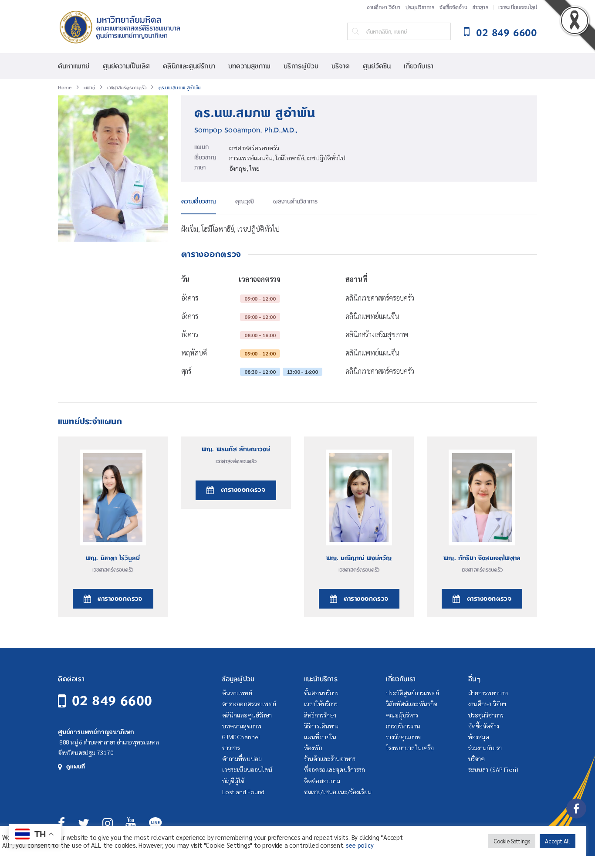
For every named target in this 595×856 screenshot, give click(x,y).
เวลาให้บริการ (321, 703)
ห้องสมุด (479, 737)
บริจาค (340, 66)
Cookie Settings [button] (512, 841)
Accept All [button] (557, 841)
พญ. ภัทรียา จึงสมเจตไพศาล (482, 558)
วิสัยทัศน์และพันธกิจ (411, 703)
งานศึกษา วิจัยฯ (383, 7)
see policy (359, 845)
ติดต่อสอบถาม (322, 781)
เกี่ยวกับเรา (418, 66)
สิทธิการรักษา (320, 715)
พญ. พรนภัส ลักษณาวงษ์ (236, 449)
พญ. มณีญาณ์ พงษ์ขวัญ (359, 558)
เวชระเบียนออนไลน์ (517, 7)
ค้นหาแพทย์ (74, 66)
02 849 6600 (112, 701)
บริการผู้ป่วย (301, 66)
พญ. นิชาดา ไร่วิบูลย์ (113, 558)
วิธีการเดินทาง (321, 726)
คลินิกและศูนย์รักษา (189, 66)
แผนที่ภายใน (320, 737)
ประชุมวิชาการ (420, 7)
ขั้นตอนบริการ (321, 693)
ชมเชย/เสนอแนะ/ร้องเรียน (338, 791)
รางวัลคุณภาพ (403, 737)
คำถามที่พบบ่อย (242, 758)
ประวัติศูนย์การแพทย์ (412, 693)
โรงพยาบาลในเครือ (410, 747)
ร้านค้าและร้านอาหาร (329, 758)
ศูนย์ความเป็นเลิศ (126, 66)
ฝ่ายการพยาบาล (488, 693)
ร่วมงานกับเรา (485, 747)
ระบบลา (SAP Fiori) (493, 769)
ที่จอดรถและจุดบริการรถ (334, 769)
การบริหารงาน (403, 726)
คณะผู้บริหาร (402, 715)
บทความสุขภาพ (249, 66)
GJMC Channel (241, 737)
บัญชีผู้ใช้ (233, 781)
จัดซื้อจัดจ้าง (453, 7)
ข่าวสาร (480, 7)
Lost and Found (243, 791)
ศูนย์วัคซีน (377, 66)
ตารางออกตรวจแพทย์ (249, 703)
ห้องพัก (313, 747)
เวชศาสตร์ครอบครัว (254, 148)
